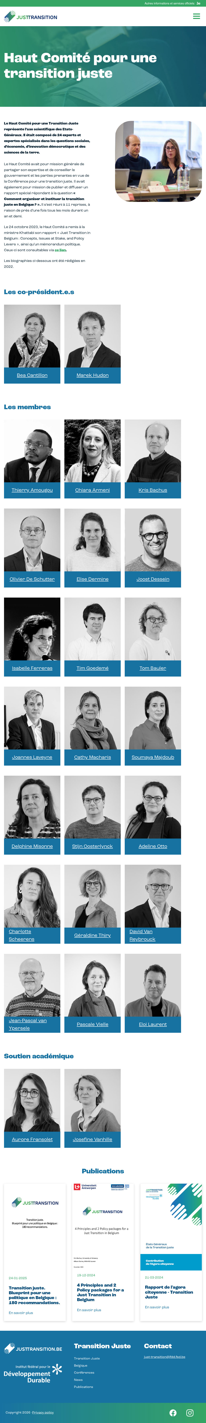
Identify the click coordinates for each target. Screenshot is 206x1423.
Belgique (80, 1365)
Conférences (84, 1372)
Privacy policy (43, 1412)
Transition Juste (87, 1358)
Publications (83, 1387)
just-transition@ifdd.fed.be (164, 1357)
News (78, 1380)
